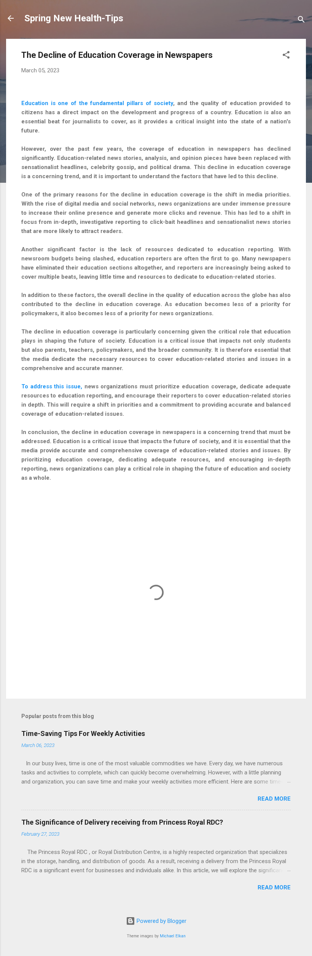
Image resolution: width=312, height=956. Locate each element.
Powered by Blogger (160, 921)
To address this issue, (51, 386)
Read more (274, 798)
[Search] (301, 20)
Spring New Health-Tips (73, 18)
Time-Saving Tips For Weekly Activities (83, 733)
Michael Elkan (173, 936)
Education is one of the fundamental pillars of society (97, 103)
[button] (286, 56)
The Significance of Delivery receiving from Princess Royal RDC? (122, 822)
